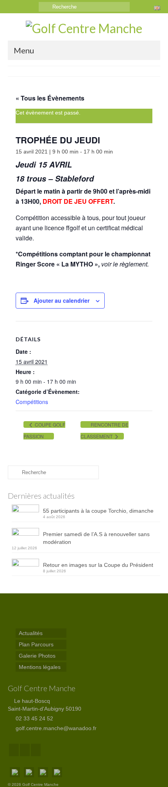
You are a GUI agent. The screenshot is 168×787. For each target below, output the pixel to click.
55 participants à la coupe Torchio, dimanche (98, 511)
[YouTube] (36, 750)
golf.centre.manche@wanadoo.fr (55, 728)
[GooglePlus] (25, 750)
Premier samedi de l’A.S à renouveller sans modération (96, 538)
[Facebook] (14, 750)
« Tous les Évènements (50, 98)
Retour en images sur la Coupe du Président (98, 565)
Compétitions (32, 402)
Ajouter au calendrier (61, 300)
